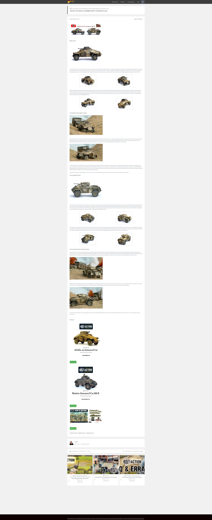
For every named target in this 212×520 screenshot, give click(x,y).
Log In (138, 1)
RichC (76, 441)
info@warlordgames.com (126, 312)
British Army (81, 433)
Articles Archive (115, 1)
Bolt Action (73, 8)
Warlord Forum (72, 314)
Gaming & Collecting (100, 8)
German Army (89, 433)
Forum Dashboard (130, 1)
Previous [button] (68, 469)
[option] (80, 470)
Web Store (123, 1)
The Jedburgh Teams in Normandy (79, 478)
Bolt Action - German (90, 8)
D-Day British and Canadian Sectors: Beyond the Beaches (109, 477)
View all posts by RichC (85, 444)
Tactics (107, 8)
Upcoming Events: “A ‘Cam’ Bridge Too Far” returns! (81, 451)
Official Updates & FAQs (135, 475)
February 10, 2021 (106, 478)
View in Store (73, 362)
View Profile (77, 444)
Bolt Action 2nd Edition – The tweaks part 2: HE (132, 451)
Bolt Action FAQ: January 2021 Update (132, 477)
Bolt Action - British (81, 8)
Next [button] (143, 469)
